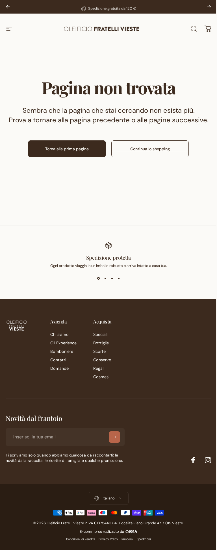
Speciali (100, 334)
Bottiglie (101, 342)
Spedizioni (144, 539)
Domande (59, 368)
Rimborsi (127, 539)
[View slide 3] (111, 278)
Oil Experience (63, 342)
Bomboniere (61, 351)
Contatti (58, 359)
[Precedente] (8, 7)
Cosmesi (101, 376)
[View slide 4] (118, 278)
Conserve (102, 359)
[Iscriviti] (114, 437)
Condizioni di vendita (80, 539)
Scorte (99, 351)
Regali (98, 368)
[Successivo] (209, 7)
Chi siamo (59, 334)
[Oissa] (131, 531)
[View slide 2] (105, 278)
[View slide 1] (98, 278)
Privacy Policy (108, 539)
